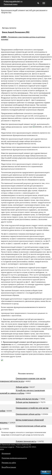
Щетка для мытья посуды (27, 399)
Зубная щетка (22, 387)
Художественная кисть (26, 441)
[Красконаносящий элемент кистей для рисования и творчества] (2, 360)
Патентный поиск (10, 4)
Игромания (6, 453)
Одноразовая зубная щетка (28, 414)
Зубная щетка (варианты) (27, 402)
